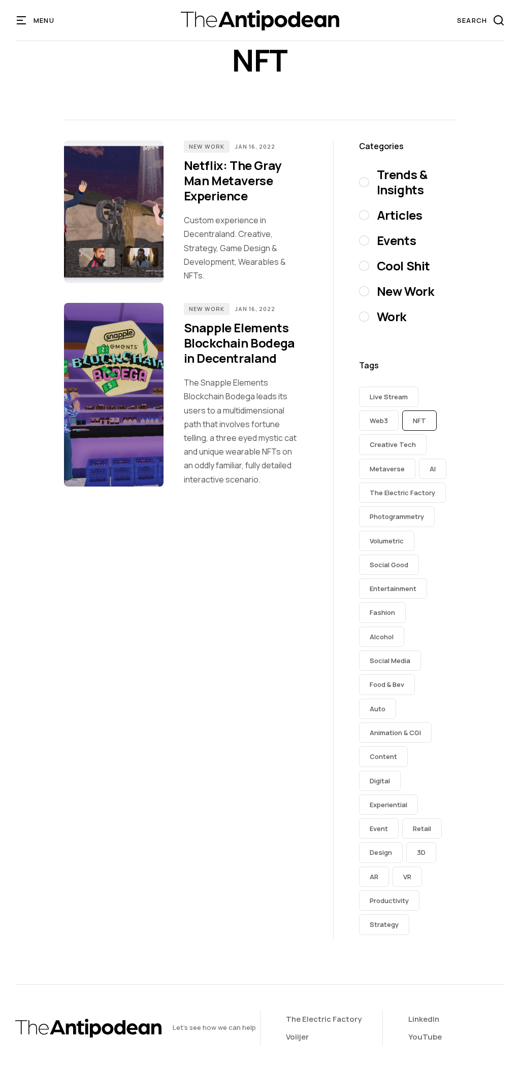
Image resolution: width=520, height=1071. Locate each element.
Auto (377, 708)
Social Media (390, 660)
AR (374, 876)
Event (379, 828)
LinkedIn (423, 1019)
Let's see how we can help (214, 1027)
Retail (422, 828)
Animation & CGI (395, 732)
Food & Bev (387, 684)
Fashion (382, 612)
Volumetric (387, 540)
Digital (380, 780)
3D (421, 852)
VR (407, 876)
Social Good (389, 564)
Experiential (388, 804)
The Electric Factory (402, 492)
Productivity (389, 900)
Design (381, 852)
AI (433, 468)
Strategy (384, 924)
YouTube (425, 1036)
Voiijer (297, 1036)
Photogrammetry (397, 516)
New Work (206, 146)
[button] (35, 20)
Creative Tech (393, 444)
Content (383, 756)
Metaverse (387, 468)
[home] (260, 20)
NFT (419, 420)
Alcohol (382, 636)
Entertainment (393, 588)
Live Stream (389, 396)
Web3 (379, 420)
